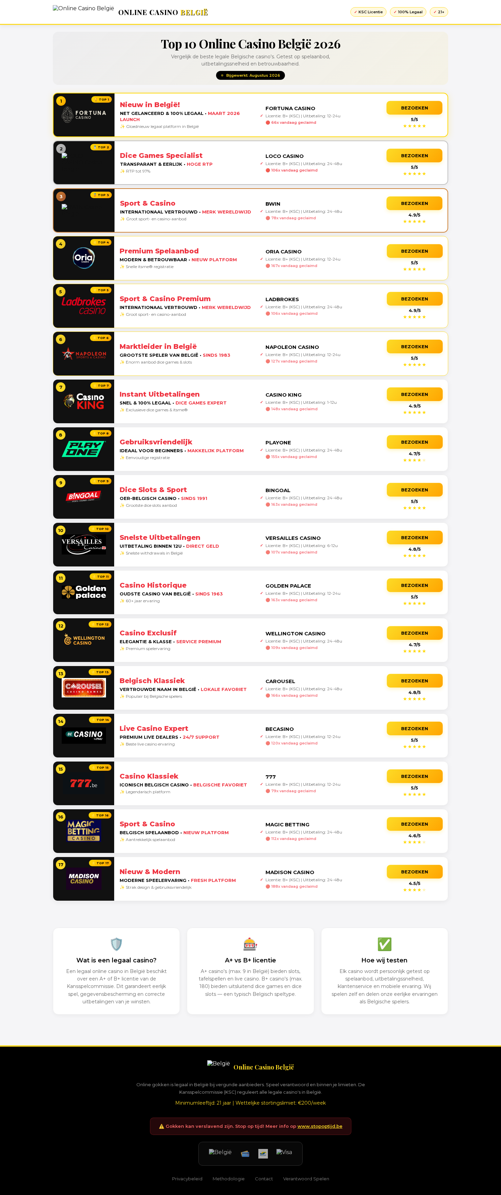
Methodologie (229, 1178)
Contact (264, 1178)
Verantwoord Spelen (306, 1178)
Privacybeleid (187, 1178)
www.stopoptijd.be (320, 1126)
